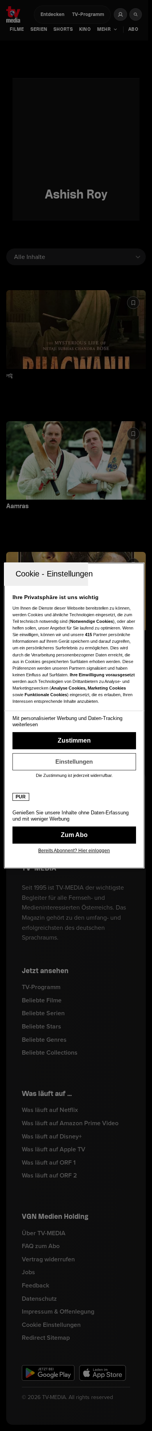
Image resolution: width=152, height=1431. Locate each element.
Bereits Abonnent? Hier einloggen (74, 850)
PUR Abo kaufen (74, 835)
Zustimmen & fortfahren (74, 740)
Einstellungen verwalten (74, 761)
